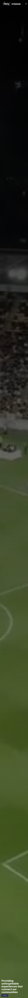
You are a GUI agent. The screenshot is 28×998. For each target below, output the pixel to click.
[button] (26, 3)
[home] (11, 3)
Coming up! (5, 995)
